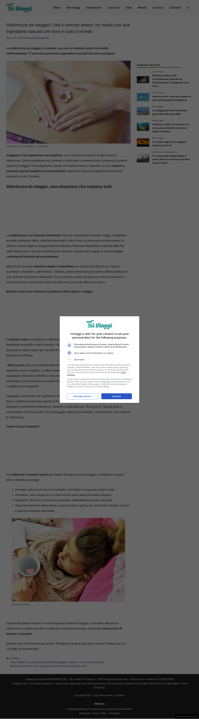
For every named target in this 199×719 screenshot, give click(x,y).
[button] (99, 359)
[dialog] (99, 359)
